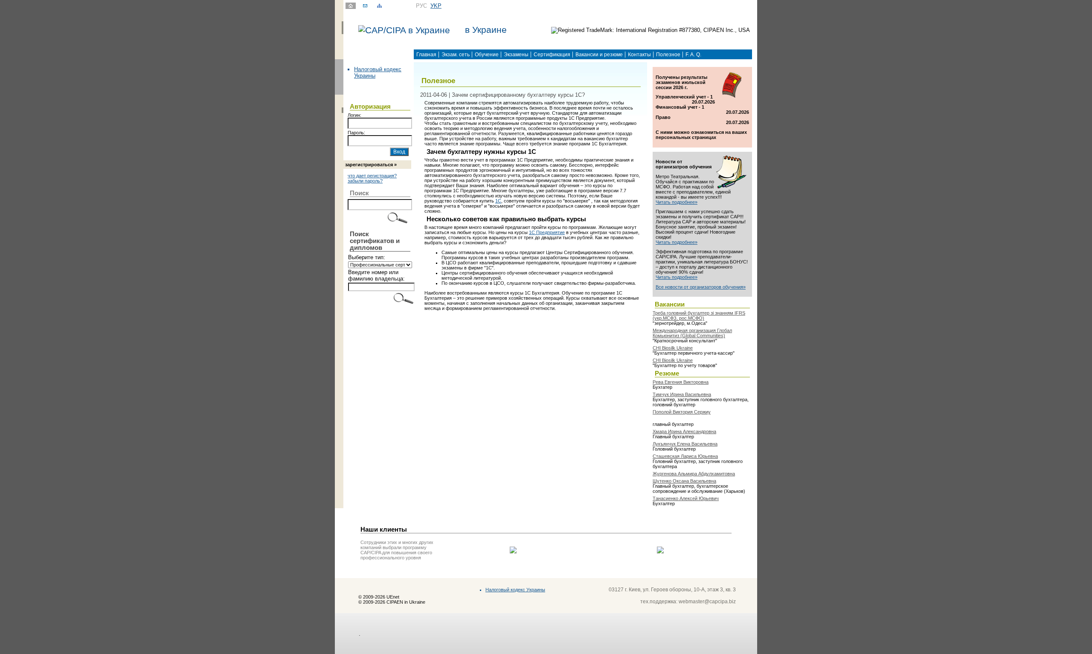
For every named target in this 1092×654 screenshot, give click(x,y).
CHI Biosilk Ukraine (673, 347)
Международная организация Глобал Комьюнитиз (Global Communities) (692, 333)
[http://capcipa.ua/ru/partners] (513, 551)
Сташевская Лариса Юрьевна (685, 456)
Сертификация (552, 55)
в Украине (486, 30)
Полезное (668, 55)
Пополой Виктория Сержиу (682, 411)
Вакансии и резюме (599, 55)
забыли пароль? (365, 180)
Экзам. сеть (455, 55)
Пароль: (356, 132)
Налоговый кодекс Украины (515, 589)
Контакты (639, 55)
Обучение (487, 55)
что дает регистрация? (372, 175)
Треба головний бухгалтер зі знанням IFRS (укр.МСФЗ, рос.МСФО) (699, 315)
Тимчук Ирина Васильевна (682, 394)
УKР (435, 6)
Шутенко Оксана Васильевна (684, 480)
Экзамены (516, 55)
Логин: (354, 115)
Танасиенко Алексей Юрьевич (686, 498)
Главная (426, 55)
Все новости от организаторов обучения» (701, 286)
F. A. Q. (693, 55)
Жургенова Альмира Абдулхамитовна (694, 473)
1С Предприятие (547, 232)
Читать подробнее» (676, 202)
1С (498, 200)
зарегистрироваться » (371, 164)
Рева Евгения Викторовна (681, 382)
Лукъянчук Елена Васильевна (685, 443)
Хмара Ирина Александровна (684, 431)
